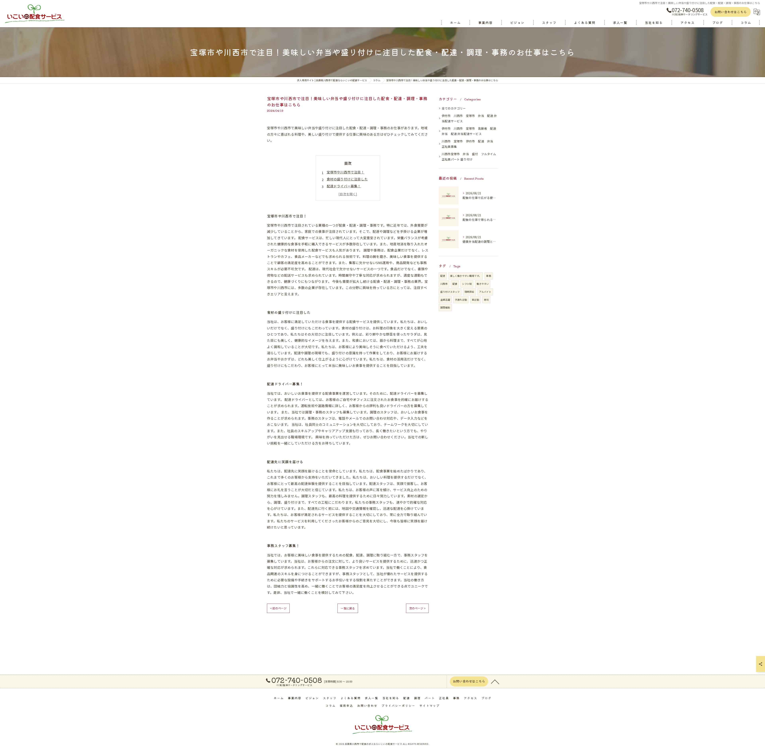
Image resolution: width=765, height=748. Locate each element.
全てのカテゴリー (454, 108)
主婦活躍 (445, 299)
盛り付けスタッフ (450, 291)
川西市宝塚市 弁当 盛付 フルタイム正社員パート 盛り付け (469, 157)
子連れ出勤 (461, 299)
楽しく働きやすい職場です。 (466, 275)
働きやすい (483, 283)
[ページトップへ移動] (495, 681)
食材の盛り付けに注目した (347, 179)
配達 (442, 275)
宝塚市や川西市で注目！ (345, 172)
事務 (488, 275)
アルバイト (485, 291)
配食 (454, 283)
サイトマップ (429, 705)
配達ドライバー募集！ (344, 186)
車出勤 (475, 299)
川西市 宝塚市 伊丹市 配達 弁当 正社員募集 (469, 144)
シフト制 (467, 283)
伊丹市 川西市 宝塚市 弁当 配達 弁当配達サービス (469, 118)
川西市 (444, 283)
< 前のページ (278, 608)
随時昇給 (469, 291)
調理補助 (445, 307)
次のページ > (417, 608)
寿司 (486, 299)
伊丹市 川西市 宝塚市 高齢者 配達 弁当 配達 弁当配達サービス (470, 131)
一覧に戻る (348, 608)
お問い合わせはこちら (730, 11)
